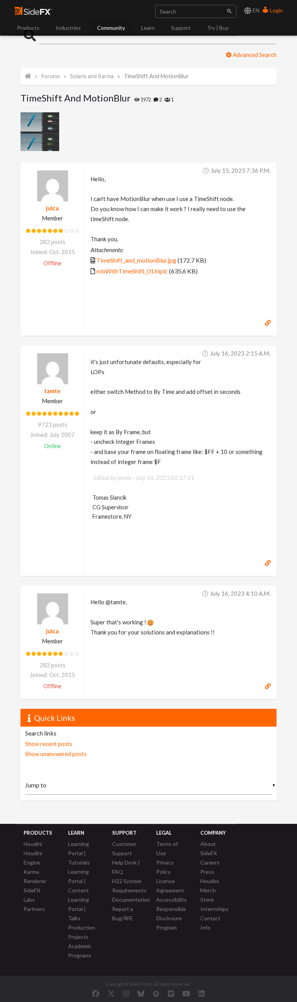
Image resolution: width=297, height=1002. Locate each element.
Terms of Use (167, 848)
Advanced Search (254, 54)
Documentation (131, 899)
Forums (50, 76)
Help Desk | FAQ (126, 867)
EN (255, 10)
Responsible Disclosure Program (171, 918)
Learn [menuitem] (148, 27)
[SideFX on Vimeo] (171, 993)
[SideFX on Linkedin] (201, 993)
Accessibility (171, 899)
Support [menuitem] (181, 27)
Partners (34, 909)
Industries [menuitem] (68, 27)
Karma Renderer (35, 876)
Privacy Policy (165, 867)
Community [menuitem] (111, 27)
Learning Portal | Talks (78, 908)
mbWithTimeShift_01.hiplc (132, 271)
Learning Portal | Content (78, 881)
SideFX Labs (32, 895)
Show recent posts (48, 743)
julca (52, 208)
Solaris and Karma (92, 76)
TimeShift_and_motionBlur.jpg (136, 260)
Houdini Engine (33, 858)
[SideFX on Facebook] (95, 993)
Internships (214, 909)
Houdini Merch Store (209, 890)
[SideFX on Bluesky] (141, 993)
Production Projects (81, 932)
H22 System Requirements (129, 886)
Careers (210, 862)
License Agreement (170, 886)
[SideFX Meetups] (156, 993)
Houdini (33, 843)
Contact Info (210, 923)
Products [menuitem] (28, 27)
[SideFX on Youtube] (186, 993)
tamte (52, 390)
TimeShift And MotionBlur (156, 76)
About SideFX (208, 848)
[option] (41, 131)
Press (207, 871)
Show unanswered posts (56, 753)
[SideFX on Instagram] (126, 993)
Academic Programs (80, 951)
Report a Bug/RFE (122, 913)
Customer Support (124, 848)
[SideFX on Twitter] (111, 993)
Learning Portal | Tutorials (79, 853)
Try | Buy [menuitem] (218, 27)
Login (276, 10)
